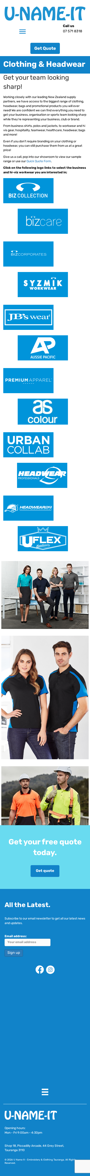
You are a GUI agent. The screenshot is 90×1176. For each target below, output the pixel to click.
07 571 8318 (72, 31)
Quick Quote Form (38, 161)
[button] (45, 48)
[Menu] (22, 31)
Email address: (16, 936)
